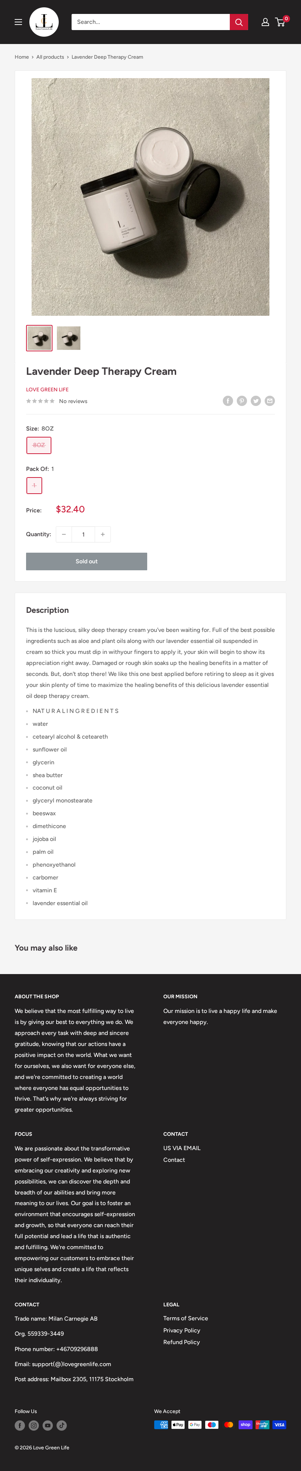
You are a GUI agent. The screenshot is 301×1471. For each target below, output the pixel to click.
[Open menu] (18, 22)
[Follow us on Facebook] (20, 1425)
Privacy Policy (181, 1330)
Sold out (87, 561)
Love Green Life (47, 390)
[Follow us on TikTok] (62, 1425)
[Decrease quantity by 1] (64, 534)
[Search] (239, 22)
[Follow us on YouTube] (48, 1425)
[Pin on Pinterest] (242, 400)
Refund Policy (181, 1342)
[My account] (265, 22)
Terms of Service (185, 1318)
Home (22, 57)
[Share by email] (270, 400)
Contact (174, 1159)
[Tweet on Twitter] (256, 400)
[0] (280, 22)
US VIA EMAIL (181, 1148)
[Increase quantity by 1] (102, 534)
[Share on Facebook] (228, 400)
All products (50, 57)
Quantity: (38, 534)
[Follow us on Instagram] (34, 1425)
